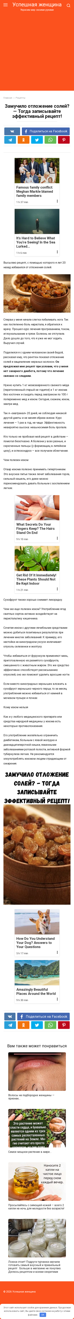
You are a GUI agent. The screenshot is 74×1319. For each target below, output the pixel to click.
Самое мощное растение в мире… (29, 1151)
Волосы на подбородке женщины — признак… (31, 1097)
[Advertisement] (37, 50)
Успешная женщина (37, 4)
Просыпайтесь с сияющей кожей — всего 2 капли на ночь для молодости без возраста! (36, 1207)
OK (42, 1314)
